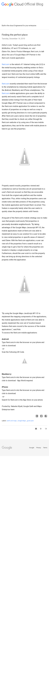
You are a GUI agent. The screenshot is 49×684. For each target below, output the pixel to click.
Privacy (38, 447)
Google (31, 447)
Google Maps (22, 421)
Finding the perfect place (15, 34)
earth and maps (12, 421)
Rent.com (5, 64)
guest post (30, 421)
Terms (45, 447)
